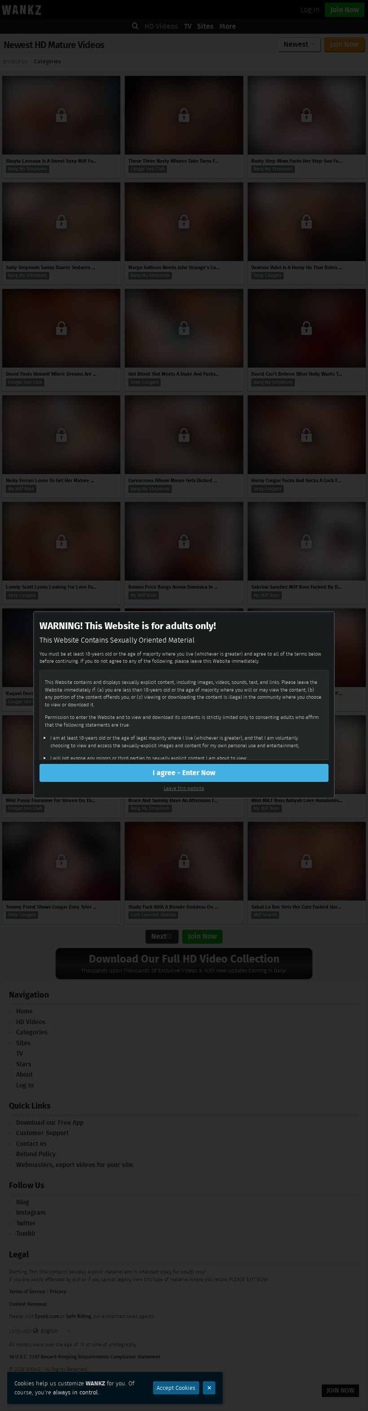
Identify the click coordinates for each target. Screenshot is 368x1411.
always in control (75, 1392)
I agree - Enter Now (184, 773)
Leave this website (184, 788)
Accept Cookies (176, 1388)
